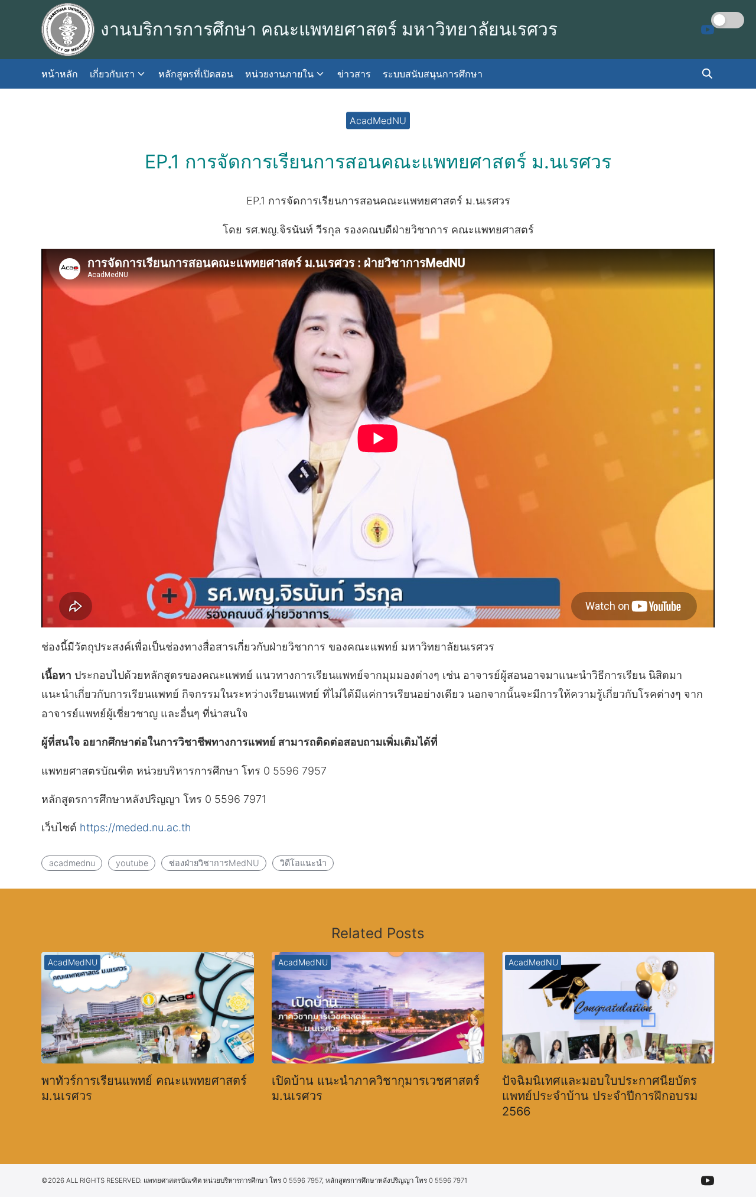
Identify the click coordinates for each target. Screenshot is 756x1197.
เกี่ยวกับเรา (112, 74)
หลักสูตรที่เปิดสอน (195, 74)
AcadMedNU (378, 120)
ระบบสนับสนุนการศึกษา (433, 74)
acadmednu (72, 863)
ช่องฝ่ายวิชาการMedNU (214, 863)
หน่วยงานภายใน (279, 74)
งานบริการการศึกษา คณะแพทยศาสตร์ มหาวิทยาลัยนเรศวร (329, 29)
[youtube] (707, 29)
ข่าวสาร (354, 74)
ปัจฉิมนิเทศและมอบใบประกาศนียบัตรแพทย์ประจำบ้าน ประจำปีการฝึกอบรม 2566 (600, 1096)
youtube (132, 863)
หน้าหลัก (59, 74)
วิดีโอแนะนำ (303, 863)
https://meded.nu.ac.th (135, 827)
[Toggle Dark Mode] (727, 20)
